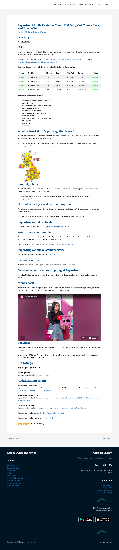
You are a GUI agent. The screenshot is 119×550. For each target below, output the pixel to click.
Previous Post (13, 438)
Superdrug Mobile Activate (60, 227)
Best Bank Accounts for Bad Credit (52, 413)
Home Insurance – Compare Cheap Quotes (71, 408)
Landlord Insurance (13, 481)
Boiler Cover (11, 476)
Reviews (22, 32)
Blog (106, 4)
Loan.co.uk (49, 418)
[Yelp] (100, 542)
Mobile (91, 4)
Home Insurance (13, 486)
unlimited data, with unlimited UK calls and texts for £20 (39, 62)
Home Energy (58, 4)
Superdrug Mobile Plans (30, 199)
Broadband (82, 4)
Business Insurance (14, 483)
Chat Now (51, 255)
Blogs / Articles (106, 493)
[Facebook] (104, 542)
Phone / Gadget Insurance (16, 478)
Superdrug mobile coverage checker (42, 146)
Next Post (107, 438)
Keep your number (67, 244)
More (98, 4)
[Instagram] (111, 542)
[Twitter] (107, 542)
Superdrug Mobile (43, 375)
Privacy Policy (107, 488)
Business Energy (70, 4)
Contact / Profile (106, 485)
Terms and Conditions (104, 490)
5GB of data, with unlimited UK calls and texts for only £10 (65, 59)
